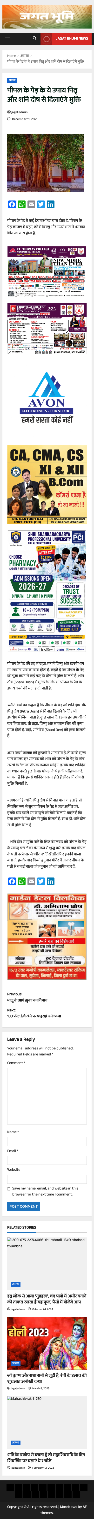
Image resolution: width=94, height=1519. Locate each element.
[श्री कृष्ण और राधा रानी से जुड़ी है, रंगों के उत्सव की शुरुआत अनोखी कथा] (47, 1343)
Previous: (27, 998)
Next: (34, 1014)
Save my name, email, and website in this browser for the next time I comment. (45, 1192)
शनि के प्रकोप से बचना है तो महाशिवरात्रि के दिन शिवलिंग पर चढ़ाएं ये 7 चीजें (46, 1458)
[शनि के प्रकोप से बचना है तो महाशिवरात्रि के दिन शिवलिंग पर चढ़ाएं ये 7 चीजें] (47, 1422)
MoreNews (68, 1507)
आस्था (12, 80)
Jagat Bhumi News (72, 39)
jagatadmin (19, 113)
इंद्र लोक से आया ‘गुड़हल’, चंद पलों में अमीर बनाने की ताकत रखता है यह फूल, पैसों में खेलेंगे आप (46, 1299)
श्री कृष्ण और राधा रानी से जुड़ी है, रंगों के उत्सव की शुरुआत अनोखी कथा (47, 1379)
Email (12, 1151)
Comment (16, 1063)
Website (13, 1170)
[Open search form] (34, 39)
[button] (7, 39)
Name (13, 1133)
